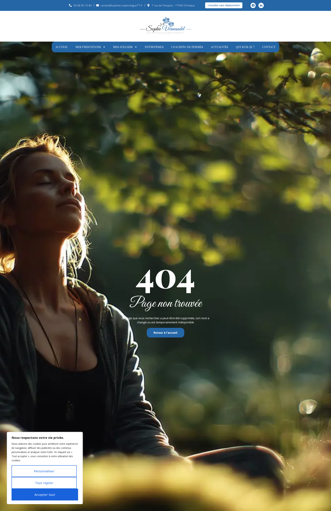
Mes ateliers (123, 47)
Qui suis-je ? (245, 47)
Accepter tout (44, 495)
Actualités (219, 47)
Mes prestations (88, 47)
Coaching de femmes (187, 47)
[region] (45, 468)
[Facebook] (253, 5)
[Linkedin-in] (261, 5)
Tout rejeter (44, 483)
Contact (268, 47)
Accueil (62, 47)
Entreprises (154, 47)
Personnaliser (44, 471)
